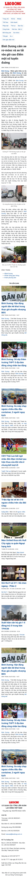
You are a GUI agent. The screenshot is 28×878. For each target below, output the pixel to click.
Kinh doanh (14, 22)
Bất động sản (7, 33)
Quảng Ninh (4, 512)
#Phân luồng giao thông (11, 275)
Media (19, 19)
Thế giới (5, 36)
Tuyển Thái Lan (6, 471)
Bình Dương (5, 71)
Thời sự (13, 26)
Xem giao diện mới (8, 40)
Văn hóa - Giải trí (17, 29)
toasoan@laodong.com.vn (14, 834)
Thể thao (5, 22)
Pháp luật (5, 26)
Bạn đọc (20, 26)
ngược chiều (21, 512)
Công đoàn (6, 29)
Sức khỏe (16, 33)
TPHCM (21, 635)
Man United (20, 552)
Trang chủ (6, 19)
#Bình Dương (8, 273)
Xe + (11, 36)
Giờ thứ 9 (4, 592)
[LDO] (14, 294)
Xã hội (13, 19)
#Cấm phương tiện (10, 277)
